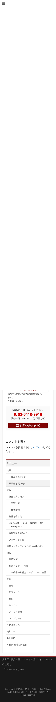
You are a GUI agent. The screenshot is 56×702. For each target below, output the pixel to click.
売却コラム (12, 631)
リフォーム (14, 592)
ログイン (38, 447)
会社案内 (11, 637)
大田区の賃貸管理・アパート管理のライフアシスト (27, 659)
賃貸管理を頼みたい (18, 532)
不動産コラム (13, 624)
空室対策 (15, 503)
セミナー (13, 605)
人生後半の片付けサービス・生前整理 (28, 572)
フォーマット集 (16, 539)
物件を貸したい (16, 496)
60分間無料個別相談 (17, 644)
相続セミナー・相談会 (20, 565)
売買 (9, 470)
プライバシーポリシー (13, 669)
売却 (11, 585)
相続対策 (13, 559)
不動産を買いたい (17, 483)
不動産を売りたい (17, 476)
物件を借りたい (16, 516)
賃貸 (9, 489)
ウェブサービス (16, 618)
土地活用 (15, 509)
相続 (9, 552)
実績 (9, 578)
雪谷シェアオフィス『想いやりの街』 (25, 546)
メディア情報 (15, 611)
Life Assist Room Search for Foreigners (26, 524)
